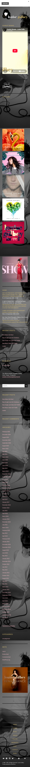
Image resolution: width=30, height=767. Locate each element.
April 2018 (5, 482)
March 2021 (5, 457)
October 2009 (5, 612)
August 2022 (5, 445)
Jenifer (4, 346)
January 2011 (5, 589)
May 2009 (4, 617)
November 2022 (6, 440)
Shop (15, 746)
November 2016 (6, 505)
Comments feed (6, 657)
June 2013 (5, 553)
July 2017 (4, 493)
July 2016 (4, 510)
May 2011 (4, 584)
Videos (15, 735)
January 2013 (5, 558)
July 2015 (4, 524)
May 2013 (4, 555)
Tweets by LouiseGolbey (8, 625)
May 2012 (4, 569)
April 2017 (5, 499)
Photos (15, 739)
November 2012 (6, 561)
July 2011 (4, 581)
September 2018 (6, 476)
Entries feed (5, 654)
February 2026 (6, 431)
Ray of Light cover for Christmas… (11, 337)
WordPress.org (6, 659)
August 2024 (5, 437)
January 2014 (5, 541)
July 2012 (4, 567)
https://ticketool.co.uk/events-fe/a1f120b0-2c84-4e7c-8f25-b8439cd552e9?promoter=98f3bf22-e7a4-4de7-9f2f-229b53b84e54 (14, 306)
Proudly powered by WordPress (9, 764)
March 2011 (5, 586)
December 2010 (6, 592)
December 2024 (6, 434)
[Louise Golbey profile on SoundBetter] (7, 88)
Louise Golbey (21, 762)
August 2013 (5, 550)
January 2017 (5, 502)
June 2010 (5, 598)
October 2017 (5, 491)
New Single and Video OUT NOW (11, 340)
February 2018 (6, 485)
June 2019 (5, 465)
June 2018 (5, 479)
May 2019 (4, 468)
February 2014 (6, 538)
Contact (15, 749)
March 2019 (5, 471)
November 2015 (6, 522)
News (15, 724)
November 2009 (6, 609)
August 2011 (5, 578)
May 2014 (4, 533)
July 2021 (4, 451)
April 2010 (5, 601)
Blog (15, 753)
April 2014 (5, 536)
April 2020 (5, 462)
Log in (4, 651)
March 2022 (5, 448)
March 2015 (5, 527)
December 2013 (6, 544)
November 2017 (6, 488)
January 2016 (5, 519)
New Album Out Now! (7, 335)
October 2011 (5, 575)
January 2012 (5, 572)
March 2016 (5, 516)
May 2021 (4, 454)
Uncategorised (6, 638)
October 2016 (5, 507)
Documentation (6, 365)
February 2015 (6, 530)
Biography (15, 742)
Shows (4, 290)
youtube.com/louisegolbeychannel (11, 376)
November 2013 (6, 547)
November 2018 (6, 474)
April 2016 (5, 513)
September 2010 (6, 595)
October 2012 (5, 564)
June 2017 (5, 496)
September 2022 (6, 443)
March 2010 (5, 603)
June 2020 (5, 460)
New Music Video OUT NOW (9, 343)
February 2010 (6, 606)
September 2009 (6, 615)
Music (15, 731)
